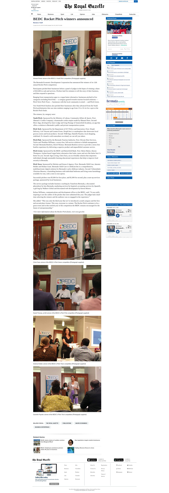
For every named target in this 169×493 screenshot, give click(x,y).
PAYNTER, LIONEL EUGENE (114, 167)
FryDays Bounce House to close (84, 448)
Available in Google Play (127, 459)
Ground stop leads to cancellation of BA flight (118, 72)
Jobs (93, 14)
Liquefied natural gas (114, 133)
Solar (110, 140)
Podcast (130, 472)
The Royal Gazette (52, 423)
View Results (111, 150)
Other (110, 144)
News (39, 14)
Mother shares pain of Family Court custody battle (119, 68)
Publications (67, 423)
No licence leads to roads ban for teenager (117, 89)
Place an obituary (126, 173)
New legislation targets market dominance (87, 440)
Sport (62, 14)
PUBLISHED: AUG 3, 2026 (112, 207)
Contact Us (93, 468)
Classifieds (118, 14)
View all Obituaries (112, 173)
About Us (92, 465)
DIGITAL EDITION (35, 1)
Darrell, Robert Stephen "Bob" (113, 162)
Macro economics (81, 423)
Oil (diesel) (111, 138)
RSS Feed (130, 468)
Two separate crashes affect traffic (115, 92)
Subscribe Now (35, 10)
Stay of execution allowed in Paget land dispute (118, 85)
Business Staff (38, 23)
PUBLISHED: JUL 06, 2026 (113, 223)
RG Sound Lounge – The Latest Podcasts (119, 204)
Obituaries (105, 14)
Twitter (119, 468)
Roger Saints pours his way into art (115, 96)
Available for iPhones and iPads (102, 459)
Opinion (82, 14)
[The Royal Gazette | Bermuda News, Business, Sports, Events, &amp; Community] (84, 6)
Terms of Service (103, 475)
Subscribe (132, 14)
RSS (60, 1)
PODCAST (54, 1)
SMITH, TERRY (111, 170)
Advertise (92, 475)
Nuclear (111, 136)
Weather (77, 472)
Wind (110, 142)
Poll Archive (111, 152)
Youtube (130, 465)
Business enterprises (42, 427)
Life (72, 14)
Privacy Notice (103, 469)
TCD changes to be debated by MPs (115, 76)
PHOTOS (48, 1)
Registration (104, 465)
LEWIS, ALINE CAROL (112, 165)
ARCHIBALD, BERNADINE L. (114, 160)
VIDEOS (43, 1)
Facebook (119, 465)
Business (51, 14)
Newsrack (77, 479)
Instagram (119, 472)
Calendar (77, 475)
